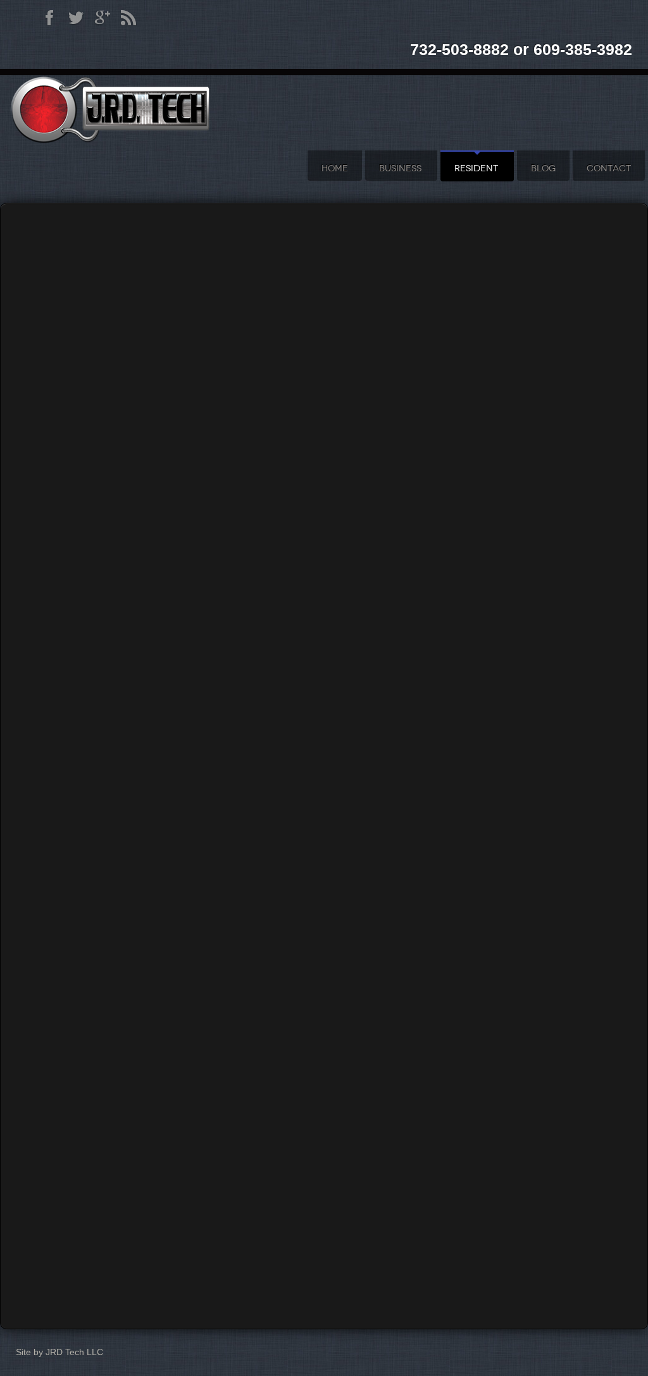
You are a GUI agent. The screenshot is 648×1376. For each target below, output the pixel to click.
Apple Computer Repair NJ (93, 724)
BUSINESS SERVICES (58, 1105)
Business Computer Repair (81, 1135)
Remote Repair (54, 1182)
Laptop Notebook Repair (76, 1289)
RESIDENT (476, 168)
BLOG (543, 168)
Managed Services (284, 711)
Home (334, 168)
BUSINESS (400, 168)
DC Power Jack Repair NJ (91, 883)
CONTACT (609, 168)
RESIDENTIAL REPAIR (60, 1236)
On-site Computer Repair (76, 1266)
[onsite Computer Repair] (192, 315)
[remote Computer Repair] (191, 443)
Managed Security (62, 1205)
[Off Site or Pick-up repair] (193, 554)
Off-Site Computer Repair (77, 1313)
